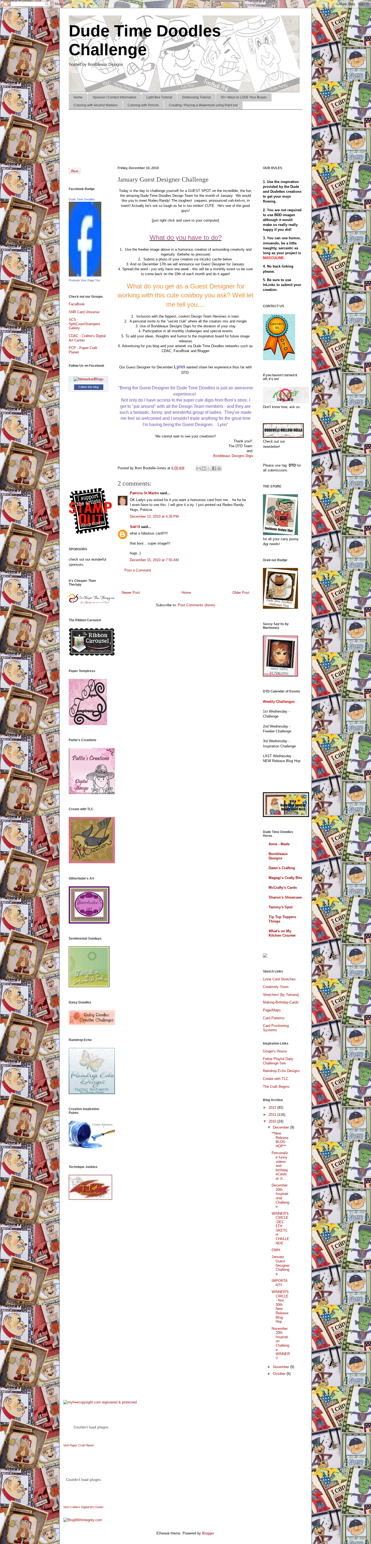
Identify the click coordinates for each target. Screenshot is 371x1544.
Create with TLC (275, 1079)
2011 (273, 1115)
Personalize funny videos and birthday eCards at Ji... (280, 1165)
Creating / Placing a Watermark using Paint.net (203, 105)
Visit (78, 1445)
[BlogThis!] (203, 468)
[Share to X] (209, 468)
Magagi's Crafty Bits (285, 878)
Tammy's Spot (281, 907)
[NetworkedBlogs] (88, 379)
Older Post (240, 593)
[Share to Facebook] (214, 468)
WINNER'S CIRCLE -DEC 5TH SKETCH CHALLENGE (280, 1228)
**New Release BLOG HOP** (280, 1139)
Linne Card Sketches (279, 979)
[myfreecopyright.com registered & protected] (100, 1402)
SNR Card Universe (84, 312)
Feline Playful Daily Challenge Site (278, 1061)
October (280, 1374)
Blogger (208, 1533)
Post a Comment (137, 570)
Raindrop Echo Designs (281, 1071)
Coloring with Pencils (143, 105)
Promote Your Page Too (84, 280)
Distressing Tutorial (196, 97)
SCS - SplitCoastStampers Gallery (84, 324)
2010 (273, 1121)
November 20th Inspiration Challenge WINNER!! (281, 1343)
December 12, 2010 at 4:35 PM (154, 516)
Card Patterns (274, 1018)
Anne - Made (279, 844)
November (281, 1367)
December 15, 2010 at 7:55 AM (154, 560)
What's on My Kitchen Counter (282, 933)
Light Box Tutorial (159, 97)
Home (78, 97)
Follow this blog (88, 387)
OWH (276, 1250)
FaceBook (77, 304)
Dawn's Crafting (282, 868)
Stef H (135, 527)
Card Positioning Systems (276, 1028)
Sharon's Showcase (285, 897)
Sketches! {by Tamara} (281, 995)
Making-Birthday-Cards (281, 1002)
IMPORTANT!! (280, 1283)
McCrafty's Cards (283, 888)
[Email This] (198, 468)
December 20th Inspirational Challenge (280, 1196)
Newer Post (131, 593)
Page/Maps (272, 1010)
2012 (273, 1107)
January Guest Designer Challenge (281, 1265)
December (281, 1127)
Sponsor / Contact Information (114, 97)
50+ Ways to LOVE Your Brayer (244, 97)
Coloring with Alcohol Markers (96, 105)
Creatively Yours (276, 987)
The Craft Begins (276, 1087)
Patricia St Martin (144, 493)
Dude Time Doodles (82, 199)
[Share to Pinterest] (219, 468)
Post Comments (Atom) (196, 605)
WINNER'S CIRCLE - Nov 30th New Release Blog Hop (280, 1307)
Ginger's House (275, 1051)
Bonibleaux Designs (278, 856)
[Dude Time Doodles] (85, 275)
